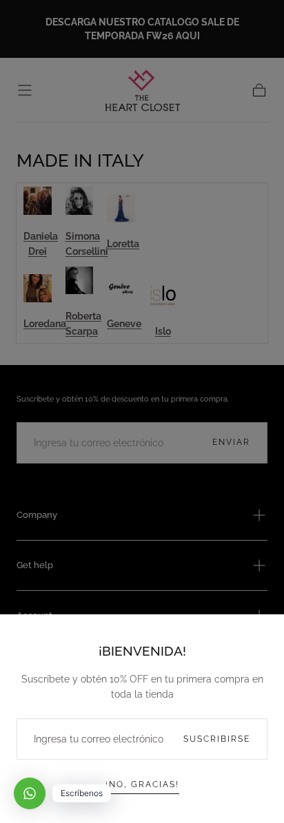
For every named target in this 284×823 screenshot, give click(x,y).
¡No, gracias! (142, 784)
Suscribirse (216, 739)
